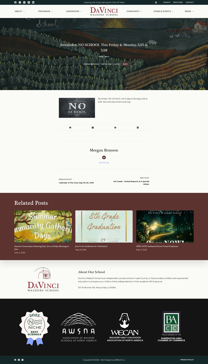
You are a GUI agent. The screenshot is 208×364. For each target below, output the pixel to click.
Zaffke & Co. (119, 360)
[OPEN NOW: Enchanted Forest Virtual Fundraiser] (165, 226)
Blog (107, 57)
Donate (166, 2)
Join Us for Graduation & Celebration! (91, 246)
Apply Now (178, 2)
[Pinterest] (115, 128)
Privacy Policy (187, 360)
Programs (44, 11)
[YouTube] (29, 2)
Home (101, 57)
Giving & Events (162, 11)
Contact (190, 2)
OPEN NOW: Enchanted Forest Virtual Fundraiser (157, 246)
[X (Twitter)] (24, 2)
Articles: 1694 (104, 163)
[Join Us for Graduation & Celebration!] (104, 226)
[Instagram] (20, 2)
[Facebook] (15, 2)
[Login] (156, 2)
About (18, 11)
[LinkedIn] (33, 2)
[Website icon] (104, 157)
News (188, 11)
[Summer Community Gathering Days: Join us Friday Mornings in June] (43, 226)
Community (133, 11)
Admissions (72, 11)
